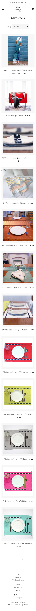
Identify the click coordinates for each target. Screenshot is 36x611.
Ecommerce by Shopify (21, 605)
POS (9, 605)
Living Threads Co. (20, 602)
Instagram (19, 598)
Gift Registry (18, 587)
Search (18, 590)
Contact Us (18, 577)
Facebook (19, 595)
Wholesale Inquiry (18, 580)
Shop (18, 584)
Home (18, 574)
